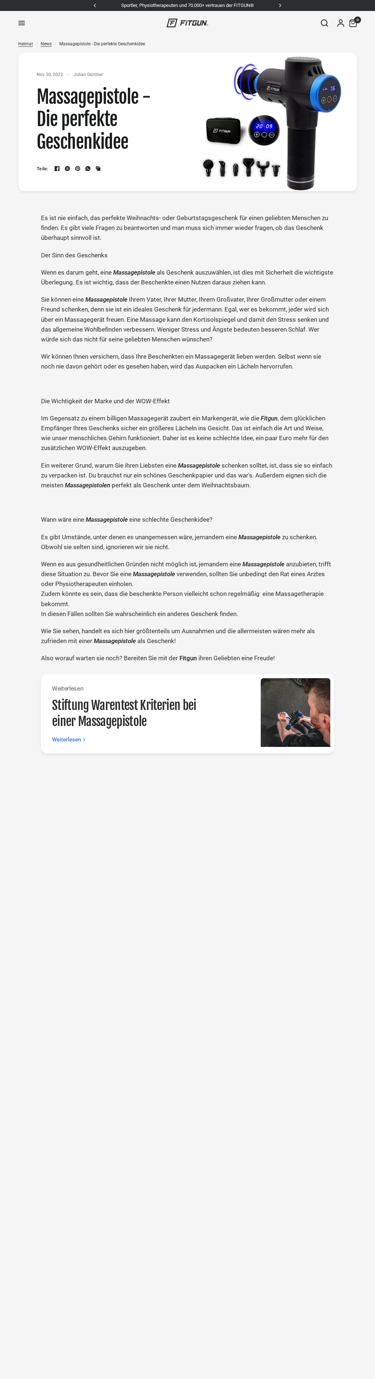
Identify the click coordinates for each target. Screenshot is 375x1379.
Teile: (42, 168)
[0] (351, 23)
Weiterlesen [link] (66, 740)
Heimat (25, 43)
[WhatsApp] (87, 168)
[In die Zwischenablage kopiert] (98, 168)
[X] (67, 168)
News (46, 43)
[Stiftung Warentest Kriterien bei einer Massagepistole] (295, 714)
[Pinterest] (77, 168)
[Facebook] (57, 168)
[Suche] (324, 23)
